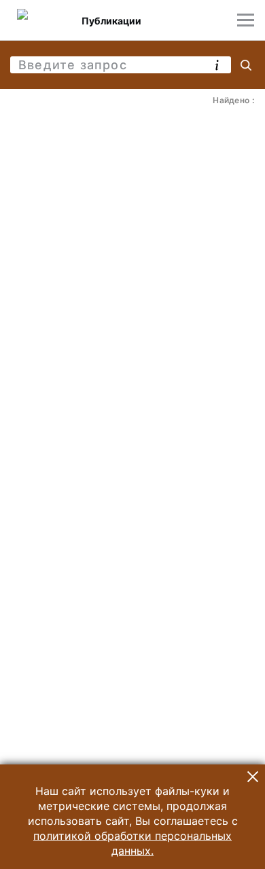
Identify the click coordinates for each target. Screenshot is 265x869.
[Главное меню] (245, 20)
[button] (253, 776)
